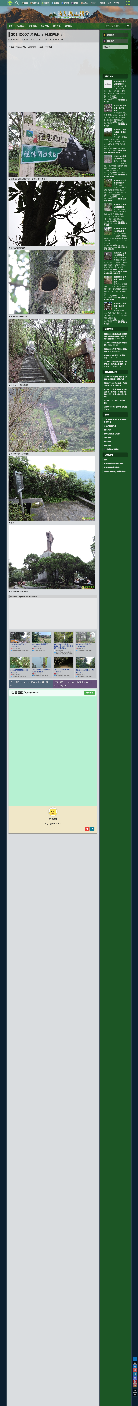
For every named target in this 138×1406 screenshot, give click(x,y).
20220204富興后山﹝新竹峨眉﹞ (120, 108)
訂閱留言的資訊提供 (112, 467)
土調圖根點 (121, 100)
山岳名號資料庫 (112, 449)
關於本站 (107, 445)
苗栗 (118, 273)
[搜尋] (128, 26)
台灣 (45, 39)
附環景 (118, 152)
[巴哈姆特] (92, 829)
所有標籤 (107, 437)
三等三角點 (121, 322)
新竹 (107, 126)
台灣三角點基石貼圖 (112, 434)
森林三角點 (121, 247)
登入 (105, 459)
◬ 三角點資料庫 (110, 426)
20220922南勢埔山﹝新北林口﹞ (120, 306)
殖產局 (120, 271)
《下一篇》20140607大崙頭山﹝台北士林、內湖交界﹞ (73, 684)
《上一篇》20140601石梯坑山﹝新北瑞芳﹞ (29, 684)
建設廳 (120, 199)
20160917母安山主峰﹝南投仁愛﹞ (120, 132)
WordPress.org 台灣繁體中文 (115, 471)
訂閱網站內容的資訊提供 (113, 463)
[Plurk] (87, 829)
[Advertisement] (53, 65)
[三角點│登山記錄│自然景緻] (69, 17)
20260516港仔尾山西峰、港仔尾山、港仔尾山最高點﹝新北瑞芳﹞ (115, 364)
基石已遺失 (111, 152)
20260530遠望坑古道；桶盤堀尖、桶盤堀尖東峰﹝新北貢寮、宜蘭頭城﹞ (115, 336)
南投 (105, 152)
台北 (50, 39)
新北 (105, 200)
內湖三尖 (56, 39)
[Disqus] (53, 723)
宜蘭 (107, 225)
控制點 (120, 150)
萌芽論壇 (89, 693)
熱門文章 (107, 441)
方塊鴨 (25, 39)
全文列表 (107, 430)
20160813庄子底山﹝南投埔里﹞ (120, 279)
